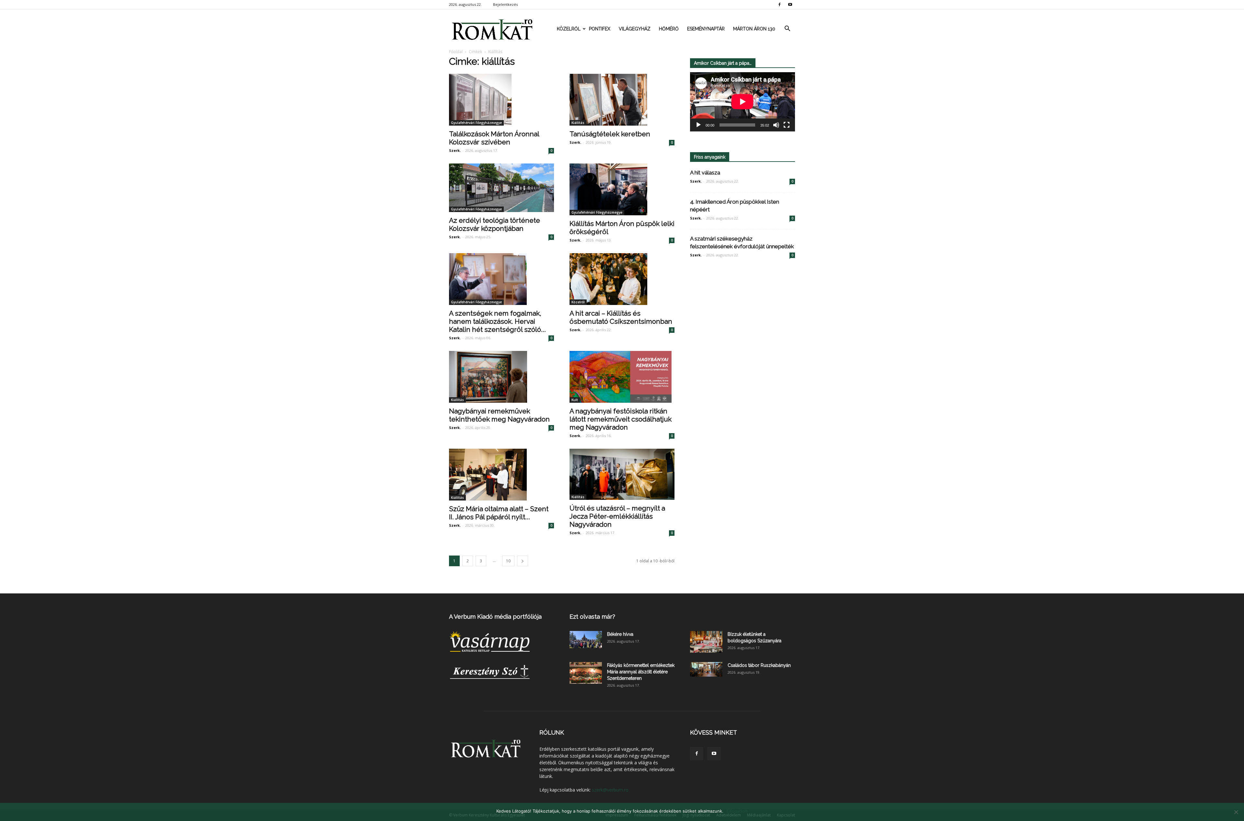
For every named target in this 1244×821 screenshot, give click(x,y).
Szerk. (455, 150)
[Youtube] (790, 4)
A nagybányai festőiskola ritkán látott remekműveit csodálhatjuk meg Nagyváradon (621, 419)
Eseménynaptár (706, 28)
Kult (574, 400)
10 (508, 561)
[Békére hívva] (586, 639)
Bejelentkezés (505, 4)
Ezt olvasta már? (592, 616)
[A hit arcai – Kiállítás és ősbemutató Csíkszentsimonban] (622, 279)
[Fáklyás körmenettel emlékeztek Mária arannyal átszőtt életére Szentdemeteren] (586, 673)
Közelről (569, 28)
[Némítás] (776, 125)
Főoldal (456, 51)
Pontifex (599, 28)
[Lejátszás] (698, 125)
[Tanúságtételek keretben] (622, 100)
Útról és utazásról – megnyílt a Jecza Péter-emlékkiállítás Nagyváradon (617, 516)
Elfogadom (737, 811)
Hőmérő (669, 28)
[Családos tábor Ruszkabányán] (706, 669)
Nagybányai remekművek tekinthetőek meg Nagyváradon (499, 415)
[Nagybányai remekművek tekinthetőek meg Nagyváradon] (501, 377)
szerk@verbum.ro (610, 790)
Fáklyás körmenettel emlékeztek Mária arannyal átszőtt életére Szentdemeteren (640, 672)
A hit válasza (705, 172)
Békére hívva (620, 634)
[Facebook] (779, 4)
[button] (787, 29)
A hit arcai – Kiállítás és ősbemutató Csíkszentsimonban (621, 317)
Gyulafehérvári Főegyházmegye (476, 122)
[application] (742, 101)
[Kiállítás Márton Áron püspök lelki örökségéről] (622, 189)
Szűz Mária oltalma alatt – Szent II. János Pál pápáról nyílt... (498, 513)
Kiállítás (577, 122)
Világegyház (635, 28)
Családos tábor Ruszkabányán (759, 665)
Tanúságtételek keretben (610, 134)
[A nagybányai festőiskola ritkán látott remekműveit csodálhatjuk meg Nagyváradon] (622, 377)
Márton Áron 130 (754, 28)
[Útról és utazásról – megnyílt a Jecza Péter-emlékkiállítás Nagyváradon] (622, 474)
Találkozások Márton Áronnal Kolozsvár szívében (494, 138)
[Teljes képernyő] (786, 125)
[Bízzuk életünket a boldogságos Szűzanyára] (706, 642)
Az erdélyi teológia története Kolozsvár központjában (494, 224)
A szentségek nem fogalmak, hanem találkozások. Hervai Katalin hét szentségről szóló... (497, 321)
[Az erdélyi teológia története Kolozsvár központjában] (501, 187)
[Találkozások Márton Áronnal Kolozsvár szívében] (501, 100)
